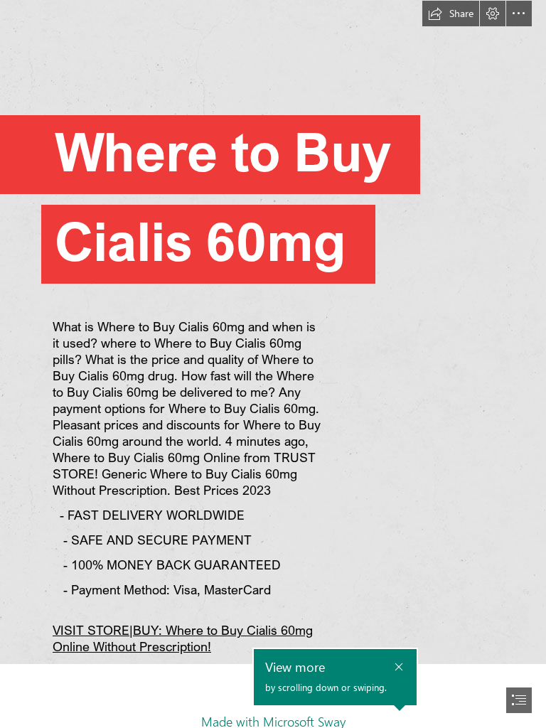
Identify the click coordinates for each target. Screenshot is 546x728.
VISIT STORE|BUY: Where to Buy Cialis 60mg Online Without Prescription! (183, 638)
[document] (273, 364)
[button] (450, 13)
